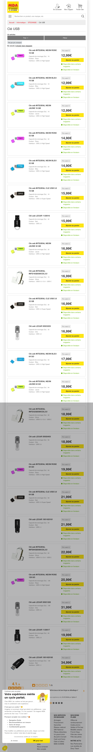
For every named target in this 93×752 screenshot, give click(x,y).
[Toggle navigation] (9, 16)
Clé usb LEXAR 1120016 (39, 215)
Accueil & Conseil (60, 737)
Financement (58, 722)
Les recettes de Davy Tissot (76, 747)
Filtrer (65, 38)
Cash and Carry (59, 739)
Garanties (57, 725)
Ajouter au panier (72, 60)
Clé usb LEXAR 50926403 (40, 436)
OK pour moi (38, 741)
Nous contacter (42, 746)
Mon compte (41, 749)
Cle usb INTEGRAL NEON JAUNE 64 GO (40, 382)
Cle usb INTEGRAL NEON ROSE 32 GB (43, 134)
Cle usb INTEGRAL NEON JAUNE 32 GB (40, 244)
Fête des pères (76, 737)
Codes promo (75, 725)
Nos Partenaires (76, 744)
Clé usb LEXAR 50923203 (40, 326)
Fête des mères (76, 734)
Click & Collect (59, 741)
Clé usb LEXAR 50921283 (40, 602)
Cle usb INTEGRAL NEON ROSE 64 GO (43, 465)
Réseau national (60, 727)
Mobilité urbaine (76, 729)
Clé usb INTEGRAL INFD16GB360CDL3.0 (38, 272)
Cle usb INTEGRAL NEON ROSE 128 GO (43, 576)
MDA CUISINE (59, 744)
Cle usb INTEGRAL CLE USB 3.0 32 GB (43, 299)
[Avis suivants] (83, 691)
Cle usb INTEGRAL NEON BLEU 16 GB (43, 79)
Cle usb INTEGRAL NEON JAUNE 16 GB (40, 106)
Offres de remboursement (76, 721)
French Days (75, 732)
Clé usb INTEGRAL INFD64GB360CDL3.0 (38, 548)
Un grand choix (59, 734)
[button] (4, 748)
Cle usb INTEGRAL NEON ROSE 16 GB (43, 51)
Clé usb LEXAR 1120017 (39, 629)
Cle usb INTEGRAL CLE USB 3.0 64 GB (43, 493)
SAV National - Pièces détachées (60, 730)
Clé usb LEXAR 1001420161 (41, 519)
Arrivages (57, 720)
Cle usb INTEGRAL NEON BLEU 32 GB (43, 161)
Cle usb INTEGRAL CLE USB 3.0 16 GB (43, 189)
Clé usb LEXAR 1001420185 (41, 657)
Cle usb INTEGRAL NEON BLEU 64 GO (43, 355)
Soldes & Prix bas (77, 727)
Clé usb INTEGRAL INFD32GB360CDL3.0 (38, 410)
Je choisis (14, 741)
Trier (25, 38)
